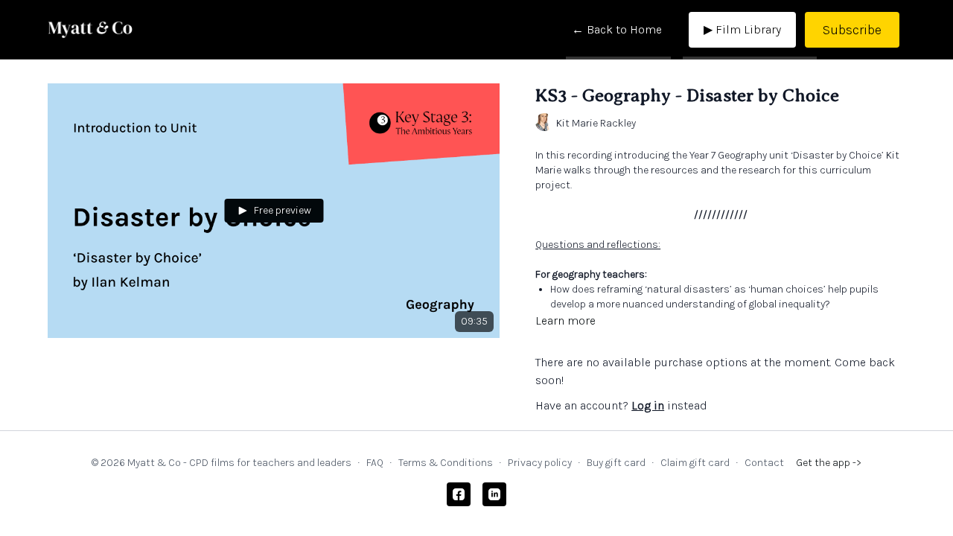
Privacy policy (540, 462)
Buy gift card (616, 462)
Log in (647, 405)
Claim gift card (695, 462)
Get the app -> (828, 462)
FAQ (374, 462)
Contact (764, 462)
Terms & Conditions (445, 462)
